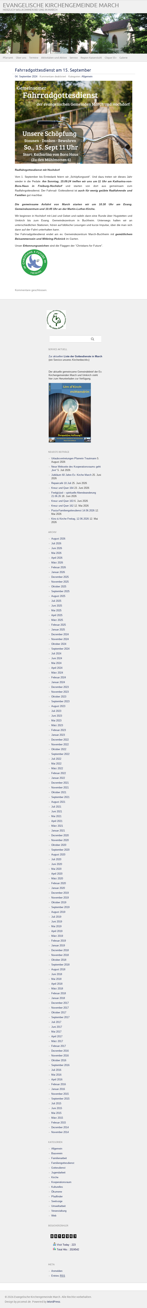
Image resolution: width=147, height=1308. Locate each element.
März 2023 (57, 725)
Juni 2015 (56, 1108)
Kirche (54, 1177)
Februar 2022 (58, 773)
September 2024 (60, 648)
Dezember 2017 (60, 1002)
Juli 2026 (56, 543)
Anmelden (56, 1271)
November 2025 (60, 581)
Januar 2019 (58, 945)
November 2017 (60, 1007)
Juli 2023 (56, 711)
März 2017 (57, 1041)
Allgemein (87, 76)
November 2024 (60, 639)
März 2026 (57, 562)
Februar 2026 (58, 567)
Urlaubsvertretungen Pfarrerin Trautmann (73, 458)
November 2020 (60, 840)
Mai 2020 (56, 868)
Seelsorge (56, 1201)
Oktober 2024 (58, 644)
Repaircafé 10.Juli (61, 483)
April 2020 (56, 873)
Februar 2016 (58, 1084)
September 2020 (60, 849)
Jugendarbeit (58, 1172)
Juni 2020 (56, 864)
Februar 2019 (58, 940)
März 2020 (57, 878)
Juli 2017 (56, 1022)
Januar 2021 (58, 830)
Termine (33, 57)
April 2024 (56, 667)
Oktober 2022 (58, 749)
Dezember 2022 (60, 739)
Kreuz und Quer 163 (62, 500)
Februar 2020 (58, 883)
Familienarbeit (59, 1158)
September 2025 (60, 591)
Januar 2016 (58, 1089)
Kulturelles (57, 1186)
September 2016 (60, 1065)
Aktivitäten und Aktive (54, 57)
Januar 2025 (58, 629)
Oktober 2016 (58, 1060)
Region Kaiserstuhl (91, 57)
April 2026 (56, 557)
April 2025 (56, 615)
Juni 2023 (56, 715)
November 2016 (60, 1055)
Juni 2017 (56, 1026)
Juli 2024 (56, 653)
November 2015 (60, 1093)
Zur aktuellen (75, 356)
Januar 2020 (58, 888)
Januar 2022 (58, 778)
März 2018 (57, 988)
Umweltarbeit (58, 1206)
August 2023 (58, 706)
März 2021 (57, 825)
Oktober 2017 (58, 1012)
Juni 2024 (56, 658)
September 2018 (60, 964)
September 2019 (60, 907)
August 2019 (58, 912)
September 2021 (60, 797)
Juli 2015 (56, 1103)
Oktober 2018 (58, 959)
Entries (58, 1275)
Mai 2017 (56, 1031)
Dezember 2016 (60, 1050)
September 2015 (60, 1098)
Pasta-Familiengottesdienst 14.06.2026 (73, 510)
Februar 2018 (58, 993)
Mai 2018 (56, 979)
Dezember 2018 (60, 950)
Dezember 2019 (60, 892)
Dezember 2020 (60, 835)
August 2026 (58, 538)
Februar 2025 (58, 624)
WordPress (53, 1301)
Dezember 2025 (60, 577)
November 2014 (60, 1132)
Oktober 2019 (58, 902)
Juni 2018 (56, 974)
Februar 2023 (58, 730)
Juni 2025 (56, 605)
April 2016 (56, 1079)
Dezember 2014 (60, 1127)
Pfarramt (8, 57)
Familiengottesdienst (62, 1163)
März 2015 (57, 1117)
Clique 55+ (111, 57)
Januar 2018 (58, 998)
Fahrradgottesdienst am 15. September (53, 70)
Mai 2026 (56, 553)
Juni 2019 (56, 921)
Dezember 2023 (60, 687)
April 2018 (56, 983)
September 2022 (60, 754)
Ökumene (56, 1191)
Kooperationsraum (61, 1182)
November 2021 (60, 787)
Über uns (21, 57)
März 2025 (57, 620)
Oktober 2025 (58, 586)
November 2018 (60, 955)
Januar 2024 (58, 682)
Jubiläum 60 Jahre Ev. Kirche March (71, 474)
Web (53, 1215)
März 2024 (57, 672)
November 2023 (60, 691)
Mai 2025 (56, 610)
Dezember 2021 (60, 782)
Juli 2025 (56, 600)
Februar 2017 (58, 1046)
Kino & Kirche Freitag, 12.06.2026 (70, 518)
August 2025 (58, 596)
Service (74, 57)
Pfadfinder (57, 1196)
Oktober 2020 (58, 845)
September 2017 (60, 1017)
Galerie (123, 57)
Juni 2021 (56, 811)
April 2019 (56, 931)
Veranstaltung (58, 1210)
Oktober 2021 (58, 792)
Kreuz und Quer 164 (62, 487)
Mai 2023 (56, 720)
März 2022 (57, 768)
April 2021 (56, 821)
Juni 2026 (56, 548)
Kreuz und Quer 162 (62, 505)
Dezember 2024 (60, 634)
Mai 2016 (56, 1074)
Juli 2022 (56, 758)
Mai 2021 (56, 816)
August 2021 (58, 801)
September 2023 (60, 701)
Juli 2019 (56, 916)
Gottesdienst (58, 1167)
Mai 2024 (56, 663)
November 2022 (60, 744)
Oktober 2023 (58, 696)
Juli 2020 (56, 859)
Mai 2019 (56, 926)
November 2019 (60, 897)
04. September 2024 (26, 76)
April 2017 (56, 1036)
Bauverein (56, 1153)
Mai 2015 (56, 1113)
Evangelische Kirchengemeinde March (61, 5)
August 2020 (58, 854)
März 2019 (57, 935)
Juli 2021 (56, 806)
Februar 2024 (58, 677)
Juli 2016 (56, 1069)
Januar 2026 (58, 572)
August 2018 (58, 969)
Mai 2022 (56, 763)
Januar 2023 (58, 734)
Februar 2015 (58, 1122)
